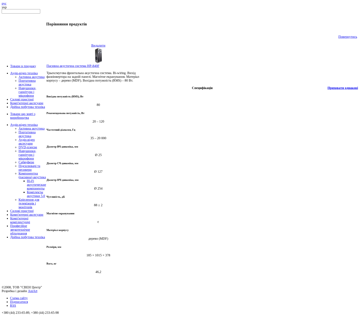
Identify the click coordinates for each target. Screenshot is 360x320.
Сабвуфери (26, 162)
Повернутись (347, 36)
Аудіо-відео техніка (24, 73)
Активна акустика (32, 77)
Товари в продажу (23, 66)
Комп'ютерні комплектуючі (20, 220)
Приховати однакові (343, 88)
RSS (13, 305)
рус (4, 3)
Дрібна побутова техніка (27, 107)
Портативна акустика (27, 82)
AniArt (32, 291)
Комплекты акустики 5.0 (36, 194)
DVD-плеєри (28, 147)
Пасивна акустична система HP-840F (72, 66)
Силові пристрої (22, 99)
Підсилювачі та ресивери (29, 167)
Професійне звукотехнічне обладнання (20, 229)
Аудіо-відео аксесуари (27, 141)
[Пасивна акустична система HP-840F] (98, 63)
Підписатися (19, 302)
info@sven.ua (11, 316)
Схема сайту (19, 298)
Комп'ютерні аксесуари (26, 103)
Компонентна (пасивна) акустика (32, 175)
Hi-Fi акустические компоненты (36, 184)
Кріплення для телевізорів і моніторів (29, 203)
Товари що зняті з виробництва (22, 115)
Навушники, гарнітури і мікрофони (27, 91)
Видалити (98, 45)
